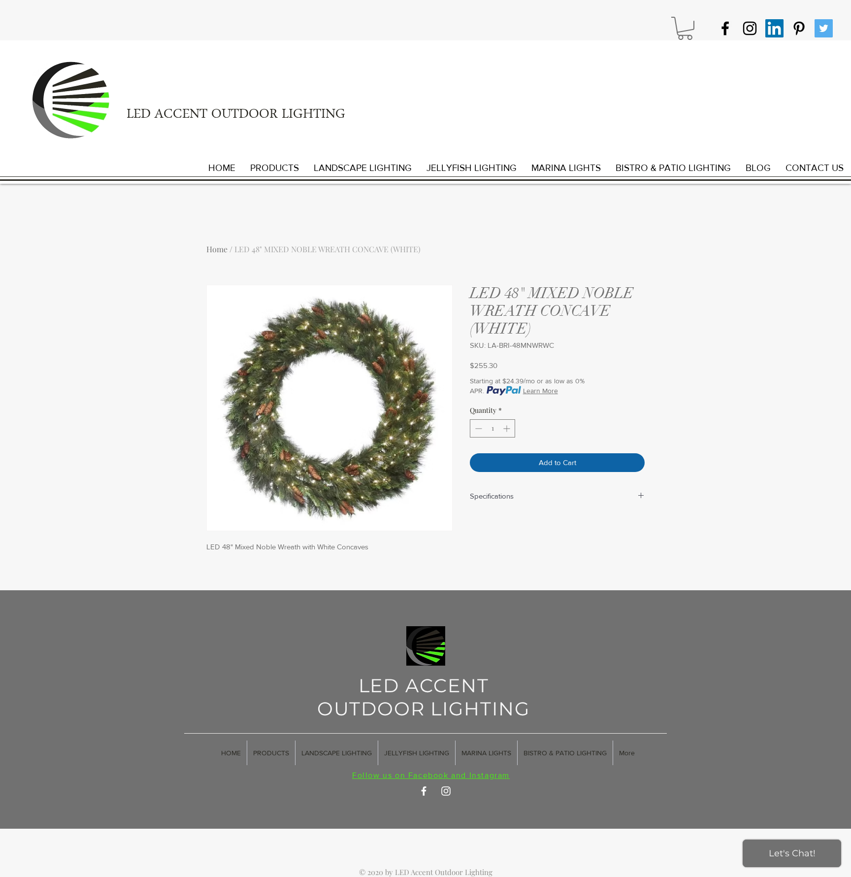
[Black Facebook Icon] (725, 28)
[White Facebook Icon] (424, 791)
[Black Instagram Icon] (750, 28)
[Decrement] (477, 428)
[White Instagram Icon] (446, 791)
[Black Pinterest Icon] (799, 28)
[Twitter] (824, 28)
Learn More (540, 391)
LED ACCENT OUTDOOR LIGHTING (236, 115)
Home (217, 249)
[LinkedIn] (774, 28)
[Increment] (507, 428)
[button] (685, 28)
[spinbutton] (492, 428)
